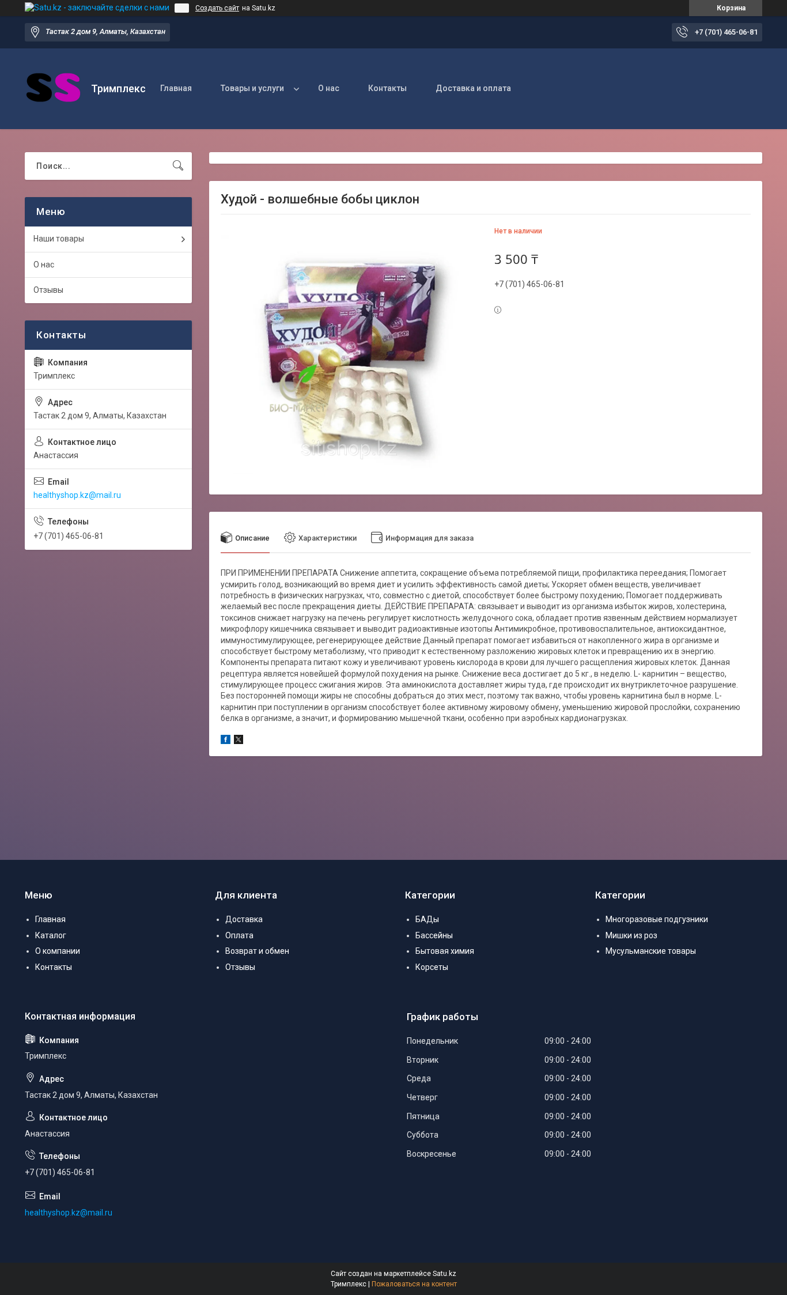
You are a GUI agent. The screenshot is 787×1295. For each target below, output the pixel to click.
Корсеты (431, 967)
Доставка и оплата (473, 88)
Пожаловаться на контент (414, 1284)
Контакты (387, 88)
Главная (176, 88)
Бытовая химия (444, 951)
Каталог (50, 935)
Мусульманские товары (651, 951)
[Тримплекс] (53, 89)
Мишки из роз (631, 935)
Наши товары (58, 238)
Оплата (239, 935)
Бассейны (434, 935)
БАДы (427, 919)
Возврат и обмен (257, 951)
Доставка (244, 919)
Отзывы (48, 290)
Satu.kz (444, 1274)
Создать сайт (217, 8)
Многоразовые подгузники (657, 919)
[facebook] (225, 741)
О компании (57, 951)
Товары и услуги (252, 88)
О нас (328, 88)
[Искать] (178, 166)
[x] (238, 741)
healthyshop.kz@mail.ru (77, 495)
